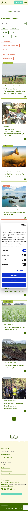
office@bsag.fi (5, 454)
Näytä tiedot (20, 270)
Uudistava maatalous (9, 54)
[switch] (24, 255)
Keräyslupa (4, 505)
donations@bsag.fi (6, 457)
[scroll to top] (24, 505)
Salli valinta (14, 280)
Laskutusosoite (5, 468)
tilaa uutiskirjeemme (7, 486)
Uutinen (17, 37)
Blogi (13, 32)
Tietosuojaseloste (6, 471)
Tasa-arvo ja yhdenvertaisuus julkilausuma (13, 474)
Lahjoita (19, 2)
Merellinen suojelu (8, 50)
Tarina (5, 32)
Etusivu (10, 11)
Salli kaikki (14, 275)
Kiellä (14, 285)
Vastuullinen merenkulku (10, 45)
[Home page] (14, 437)
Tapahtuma (6, 37)
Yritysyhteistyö (7, 58)
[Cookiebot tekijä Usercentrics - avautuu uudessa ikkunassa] (20, 225)
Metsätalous (6, 41)
